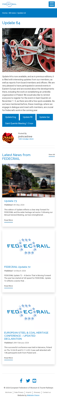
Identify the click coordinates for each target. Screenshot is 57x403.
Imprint (28, 392)
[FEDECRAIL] (9, 4)
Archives (8, 392)
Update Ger (44, 117)
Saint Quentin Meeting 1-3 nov (19, 123)
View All (52, 155)
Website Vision (33, 395)
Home (4, 13)
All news (12, 13)
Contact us (47, 392)
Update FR (27, 117)
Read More (8, 220)
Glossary (37, 392)
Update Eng (10, 117)
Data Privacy (18, 392)
